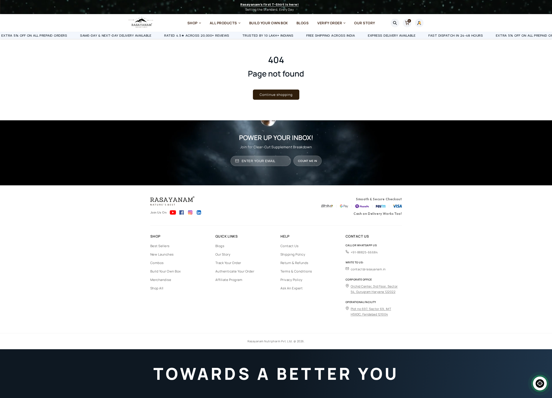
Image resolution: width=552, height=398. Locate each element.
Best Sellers (160, 246)
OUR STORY (364, 23)
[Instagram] (190, 212)
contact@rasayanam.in (368, 269)
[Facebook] (181, 212)
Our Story (223, 254)
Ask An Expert (291, 288)
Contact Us (289, 246)
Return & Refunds (294, 263)
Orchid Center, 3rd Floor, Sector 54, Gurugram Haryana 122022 (374, 289)
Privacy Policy (291, 279)
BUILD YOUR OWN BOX (268, 23)
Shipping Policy (292, 254)
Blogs (219, 246)
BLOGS (302, 23)
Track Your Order (228, 263)
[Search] (395, 23)
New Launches (162, 254)
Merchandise (160, 279)
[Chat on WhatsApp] (540, 383)
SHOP (192, 23)
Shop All (157, 288)
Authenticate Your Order (234, 271)
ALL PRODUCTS (223, 23)
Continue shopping (276, 94)
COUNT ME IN (307, 161)
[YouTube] (172, 212)
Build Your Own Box (165, 271)
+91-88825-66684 (364, 252)
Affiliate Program (228, 279)
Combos (157, 263)
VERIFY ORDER (329, 23)
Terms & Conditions (296, 271)
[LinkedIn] (198, 212)
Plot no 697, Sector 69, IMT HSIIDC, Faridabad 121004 (371, 311)
